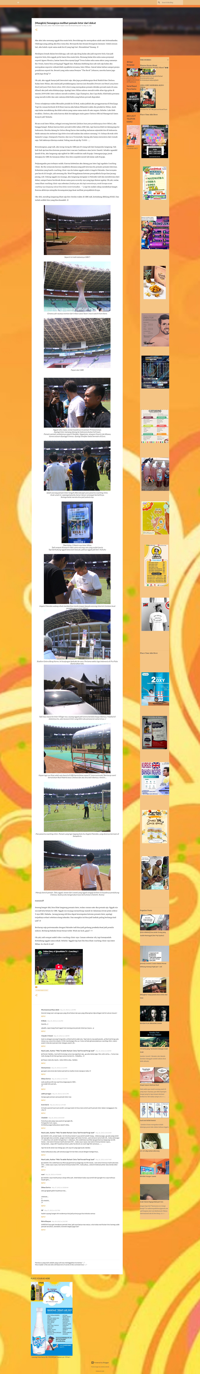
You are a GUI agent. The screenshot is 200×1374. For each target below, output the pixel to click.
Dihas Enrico (46, 1079)
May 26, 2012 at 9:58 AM (53, 1174)
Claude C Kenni (47, 1036)
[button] (36, 29)
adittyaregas (46, 1094)
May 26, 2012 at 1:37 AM (58, 1105)
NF (42, 1210)
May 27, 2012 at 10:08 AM (60, 1187)
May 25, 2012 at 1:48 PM (61, 1036)
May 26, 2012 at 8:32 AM (56, 1118)
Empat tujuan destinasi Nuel (149, 1085)
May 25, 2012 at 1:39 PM (68, 1010)
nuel (42, 1174)
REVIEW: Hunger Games (148, 1176)
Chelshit (44, 1118)
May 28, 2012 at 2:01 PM (59, 1221)
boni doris (45, 1105)
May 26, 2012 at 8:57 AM (103, 1159)
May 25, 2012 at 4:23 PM (59, 1068)
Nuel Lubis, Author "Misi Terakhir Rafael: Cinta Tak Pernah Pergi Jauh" (68, 1051)
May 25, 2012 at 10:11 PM (60, 1094)
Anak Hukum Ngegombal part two (151, 1202)
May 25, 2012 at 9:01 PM (59, 1079)
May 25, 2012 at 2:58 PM (103, 1051)
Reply (43, 1016)
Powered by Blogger (101, 1363)
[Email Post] (36, 988)
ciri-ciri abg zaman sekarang (149, 1151)
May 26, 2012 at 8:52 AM (103, 1133)
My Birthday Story (42, 990)
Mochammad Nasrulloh (50, 1010)
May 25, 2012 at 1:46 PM (55, 1021)
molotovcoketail (105, 1366)
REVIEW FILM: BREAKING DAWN (151, 1023)
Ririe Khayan (46, 1221)
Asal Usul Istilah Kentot (148, 1120)
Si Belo (43, 1021)
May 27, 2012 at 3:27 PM (52, 1210)
